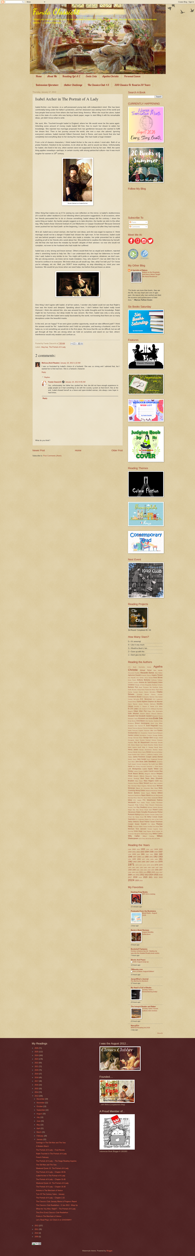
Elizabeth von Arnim (145, 718)
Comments (135, 227)
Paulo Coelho (150, 802)
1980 (129, 867)
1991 (138, 870)
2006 (157, 872)
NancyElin (135, 1026)
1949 (142, 857)
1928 (156, 849)
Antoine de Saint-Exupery (148, 682)
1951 (151, 857)
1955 (134, 859)
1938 (129, 854)
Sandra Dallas (154, 814)
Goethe (142, 740)
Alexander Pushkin (134, 673)
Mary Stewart (144, 783)
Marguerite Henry (151, 776)
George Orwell (157, 737)
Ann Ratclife (132, 677)
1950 (147, 857)
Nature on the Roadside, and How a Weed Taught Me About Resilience (151, 274)
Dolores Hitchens (149, 704)
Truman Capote (153, 829)
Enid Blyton (140, 721)
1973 (140, 865)
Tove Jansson (141, 829)
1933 (142, 852)
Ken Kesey (136, 766)
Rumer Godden (145, 814)
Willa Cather (134, 836)
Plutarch (151, 805)
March (39, 1132)
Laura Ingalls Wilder (150, 769)
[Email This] (71, 343)
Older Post (117, 450)
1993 (145, 870)
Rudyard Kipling (134, 814)
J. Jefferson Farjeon (152, 754)
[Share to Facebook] (79, 343)
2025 (137, 880)
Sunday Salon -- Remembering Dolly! (149, 991)
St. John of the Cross (156, 819)
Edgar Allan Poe (140, 711)
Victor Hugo (138, 831)
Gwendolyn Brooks (156, 742)
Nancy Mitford (156, 793)
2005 (153, 872)
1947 (135, 857)
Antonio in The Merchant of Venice (49, 1190)
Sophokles (132, 819)
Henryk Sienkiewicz (145, 749)
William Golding (148, 836)
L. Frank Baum (157, 766)
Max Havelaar (132, 786)
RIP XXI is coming (148, 894)
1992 (141, 870)
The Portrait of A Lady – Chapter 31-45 (51, 1179)
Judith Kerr (154, 764)
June (39, 1121)
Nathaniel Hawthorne (134, 795)
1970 (160, 861)
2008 (130, 875)
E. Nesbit (151, 706)
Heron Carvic (142, 752)
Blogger (109, 1251)
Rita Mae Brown (138, 809)
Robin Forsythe (141, 812)
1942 (147, 854)
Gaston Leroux (133, 735)
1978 (156, 865)
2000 (137, 872)
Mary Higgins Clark (151, 781)
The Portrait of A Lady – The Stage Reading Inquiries (56, 1161)
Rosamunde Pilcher (155, 812)
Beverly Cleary (136, 689)
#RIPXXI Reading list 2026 (140, 1028)
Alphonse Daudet (134, 675)
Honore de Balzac (156, 752)
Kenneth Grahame (146, 766)
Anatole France (146, 675)
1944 (156, 854)
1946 (130, 856)
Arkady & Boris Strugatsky (143, 685)
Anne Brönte (157, 677)
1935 (151, 852)
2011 (138, 875)
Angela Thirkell (156, 675)
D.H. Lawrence (157, 699)
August (40, 1114)
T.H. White (151, 824)
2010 (37, 1233)
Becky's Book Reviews (140, 930)
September (41, 1110)
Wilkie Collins (157, 833)
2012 (142, 874)
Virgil (144, 831)
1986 (153, 867)
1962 (130, 861)
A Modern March (42, 1146)
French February (42, 1157)
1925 (143, 849)
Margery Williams (138, 776)
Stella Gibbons (133, 821)
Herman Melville (133, 752)
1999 (133, 872)
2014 (151, 874)
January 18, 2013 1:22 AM (70, 363)
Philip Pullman (139, 805)
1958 (147, 859)
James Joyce (132, 759)
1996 (156, 870)
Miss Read (154, 788)
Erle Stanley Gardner (152, 721)
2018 (135, 877)
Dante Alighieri (142, 701)
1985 (149, 867)
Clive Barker (158, 697)
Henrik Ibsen (158, 747)
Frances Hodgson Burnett (151, 728)
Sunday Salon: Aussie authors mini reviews (150, 1010)
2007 (160, 872)
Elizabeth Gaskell (145, 716)
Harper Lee (139, 745)
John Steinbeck (150, 762)
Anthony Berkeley (143, 680)
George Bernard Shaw (135, 737)
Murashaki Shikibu (156, 790)
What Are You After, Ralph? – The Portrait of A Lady (56, 1209)
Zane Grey (142, 838)
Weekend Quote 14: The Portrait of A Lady (52, 1183)
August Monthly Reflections (147, 933)
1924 (138, 849)
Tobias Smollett (147, 826)
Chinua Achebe (156, 694)
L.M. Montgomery (134, 769)
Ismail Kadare (132, 754)
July (38, 1117)
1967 (148, 862)
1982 (137, 867)
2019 (140, 877)
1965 (139, 862)
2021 (150, 877)
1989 (130, 870)
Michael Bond (151, 786)
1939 (134, 854)
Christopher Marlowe (148, 697)
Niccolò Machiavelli (156, 795)
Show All (159, 1033)
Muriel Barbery (134, 793)
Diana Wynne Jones (135, 704)
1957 (143, 859)
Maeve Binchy (138, 773)
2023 (160, 877)
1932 (138, 852)
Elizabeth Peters (157, 716)
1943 (151, 854)
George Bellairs (157, 735)
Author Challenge (73, 85)
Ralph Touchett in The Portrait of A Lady (51, 1154)
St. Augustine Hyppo (142, 819)
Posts (133, 222)
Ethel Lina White (156, 723)
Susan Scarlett (140, 824)
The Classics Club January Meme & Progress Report (56, 1201)
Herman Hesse (157, 749)
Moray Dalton (140, 790)
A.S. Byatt (132, 667)
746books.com (137, 969)
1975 (148, 865)
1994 (149, 870)
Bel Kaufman (154, 687)
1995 (152, 870)
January (40, 1139)
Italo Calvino (141, 754)
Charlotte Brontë (143, 694)
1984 (145, 867)
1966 (143, 862)
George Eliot (148, 737)
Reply (44, 372)
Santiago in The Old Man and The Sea (51, 1143)
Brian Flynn (155, 689)
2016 (160, 875)
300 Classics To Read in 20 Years (132, 85)
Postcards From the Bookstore (143, 911)
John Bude (139, 761)
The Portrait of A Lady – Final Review (50, 1150)
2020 (145, 877)
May (38, 1125)
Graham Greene (151, 740)
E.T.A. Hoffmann (152, 709)
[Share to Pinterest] (82, 343)
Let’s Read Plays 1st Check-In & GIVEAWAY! (54, 1220)
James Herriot (157, 757)
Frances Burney (137, 728)
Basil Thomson (144, 687)
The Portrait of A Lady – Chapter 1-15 (50, 1198)
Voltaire (158, 831)
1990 (134, 870)
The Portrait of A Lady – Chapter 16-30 (51, 1187)
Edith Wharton (133, 713)
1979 (160, 865)
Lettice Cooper (138, 771)
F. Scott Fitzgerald (151, 725)
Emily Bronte (132, 721)
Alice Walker (158, 673)
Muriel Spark (145, 793)
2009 (133, 875)
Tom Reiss (156, 826)
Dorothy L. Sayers (140, 706)
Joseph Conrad (136, 764)
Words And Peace (138, 960)
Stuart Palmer (145, 821)
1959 (151, 859)
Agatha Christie (110, 76)
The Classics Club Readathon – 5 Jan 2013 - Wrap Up (57, 1205)
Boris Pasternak (146, 689)
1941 (143, 854)
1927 (151, 849)
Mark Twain (145, 778)
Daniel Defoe (132, 701)
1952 (155, 856)
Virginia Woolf (151, 831)
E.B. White (158, 706)
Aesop (149, 667)
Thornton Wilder (138, 826)
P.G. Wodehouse (149, 800)
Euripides (131, 725)
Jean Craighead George (154, 759)
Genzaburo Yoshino (146, 735)
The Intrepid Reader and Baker (143, 1007)
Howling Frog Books (139, 892)
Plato (146, 805)
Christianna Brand (134, 697)
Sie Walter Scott (138, 817)
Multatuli (148, 790)
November (41, 1103)
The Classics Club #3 (98, 85)
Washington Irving (146, 833)
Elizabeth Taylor (133, 718)
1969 (156, 862)
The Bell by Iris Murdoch (139, 981)
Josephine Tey (146, 764)
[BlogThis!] (74, 343)
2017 (130, 877)
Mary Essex (139, 781)
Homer (148, 752)
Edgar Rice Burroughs (155, 711)
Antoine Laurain (133, 682)
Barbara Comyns (157, 685)
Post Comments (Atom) (52, 456)
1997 (160, 870)
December (41, 1099)
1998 (129, 872)
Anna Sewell (149, 677)
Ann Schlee (140, 677)
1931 (134, 852)
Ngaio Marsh (146, 795)
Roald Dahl (148, 809)
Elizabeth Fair (133, 716)
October (40, 1106)
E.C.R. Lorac (133, 709)
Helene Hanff (136, 747)
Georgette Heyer (133, 740)
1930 (130, 852)
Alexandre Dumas (147, 673)
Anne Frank (132, 680)
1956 (139, 859)
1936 (156, 852)
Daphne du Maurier (155, 701)
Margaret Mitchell (150, 773)
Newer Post (38, 450)
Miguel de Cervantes (143, 788)
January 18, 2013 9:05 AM (75, 382)
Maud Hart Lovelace (156, 783)
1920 (134, 849)
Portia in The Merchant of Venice (48, 1216)
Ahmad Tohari (145, 670)
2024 (131, 880)
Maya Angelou (142, 786)
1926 (147, 849)
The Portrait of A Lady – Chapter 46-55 (51, 1172)
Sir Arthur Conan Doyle (153, 817)
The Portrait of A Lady (57, 347)
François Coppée (137, 730)
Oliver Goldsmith (153, 797)
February (40, 1136)
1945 (160, 854)
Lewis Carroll (148, 771)
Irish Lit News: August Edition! (143, 971)
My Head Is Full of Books (141, 988)
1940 (138, 854)
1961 (160, 859)
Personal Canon (132, 76)
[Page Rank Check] (36, 1244)
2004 (149, 872)
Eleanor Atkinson (156, 713)
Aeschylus (142, 667)
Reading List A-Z (71, 76)
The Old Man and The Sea (46, 1165)
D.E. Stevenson (146, 699)
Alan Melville (157, 670)
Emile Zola (157, 718)
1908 (129, 849)
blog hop (44, 347)
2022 (156, 877)
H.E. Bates (131, 745)
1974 (144, 865)
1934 (147, 852)
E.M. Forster (142, 709)
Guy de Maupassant (142, 742)
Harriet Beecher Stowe (151, 745)
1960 (156, 859)
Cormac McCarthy (133, 699)
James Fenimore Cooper (142, 757)
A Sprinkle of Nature (139, 270)
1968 (152, 862)
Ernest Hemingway (142, 723)
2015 (156, 874)
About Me (52, 76)
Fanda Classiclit (56, 12)
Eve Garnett (139, 725)
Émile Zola (91, 76)
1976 (152, 865)
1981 (133, 867)
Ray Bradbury (142, 807)
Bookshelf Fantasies (139, 949)
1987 (157, 867)
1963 (135, 862)
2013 (147, 875)
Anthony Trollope (156, 680)
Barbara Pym (133, 687)
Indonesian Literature (47, 85)
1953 (160, 856)
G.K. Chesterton (143, 733)
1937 (160, 852)
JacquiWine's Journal (139, 979)
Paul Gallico (141, 802)
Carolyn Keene (138, 692)
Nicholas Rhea (132, 797)
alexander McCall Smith (153, 838)
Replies (47, 377)
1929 (160, 849)
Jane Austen (141, 759)
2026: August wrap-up (141, 962)
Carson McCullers (150, 692)
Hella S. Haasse (147, 747)
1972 (137, 865)
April (39, 1128)
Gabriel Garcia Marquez (155, 733)
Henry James (133, 749)
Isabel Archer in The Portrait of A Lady (50, 1176)
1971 (131, 864)
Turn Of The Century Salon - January (50, 1194)
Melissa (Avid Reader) (50, 363)
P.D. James (137, 800)
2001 (141, 872)
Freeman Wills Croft (150, 730)
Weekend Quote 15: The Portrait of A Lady (52, 1168)
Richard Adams (152, 807)
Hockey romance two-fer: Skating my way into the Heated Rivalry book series (145, 952)
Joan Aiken (131, 761)
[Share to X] (76, 343)
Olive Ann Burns (142, 797)
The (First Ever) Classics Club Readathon (52, 1213)
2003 (145, 872)
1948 (139, 857)
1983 (141, 867)
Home (39, 76)
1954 (129, 859)
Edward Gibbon (145, 713)
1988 (160, 867)
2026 (141, 880)
